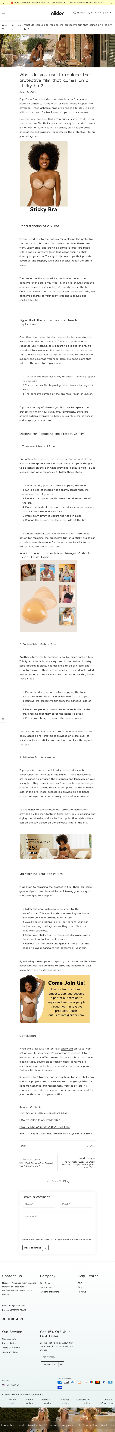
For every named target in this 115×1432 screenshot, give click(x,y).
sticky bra (67, 1049)
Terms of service (47, 1401)
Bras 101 (16, 27)
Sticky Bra (51, 225)
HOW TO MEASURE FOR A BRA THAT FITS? (44, 1127)
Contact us (46, 1287)
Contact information (106, 1401)
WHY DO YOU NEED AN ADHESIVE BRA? (43, 1113)
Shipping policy (64, 1401)
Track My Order (10, 1352)
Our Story (45, 1283)
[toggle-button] (3, 719)
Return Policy (9, 1343)
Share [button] (93, 1145)
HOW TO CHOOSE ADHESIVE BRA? (39, 1120)
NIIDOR (16, 1394)
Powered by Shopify (32, 1394)
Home (4, 27)
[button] (4, 2)
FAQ (80, 1283)
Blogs (81, 1287)
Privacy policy (29, 1401)
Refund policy (13, 1401)
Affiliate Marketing (49, 1291)
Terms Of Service (11, 1347)
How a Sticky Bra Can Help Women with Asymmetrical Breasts (57, 1133)
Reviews (82, 1291)
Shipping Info (9, 1339)
